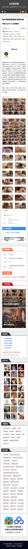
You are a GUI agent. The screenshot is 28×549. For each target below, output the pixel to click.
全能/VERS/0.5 (8, 466)
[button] (25, 11)
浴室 (19, 36)
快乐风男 (5, 431)
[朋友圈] (21, 11)
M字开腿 (6, 34)
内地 (3, 19)
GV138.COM (8, 343)
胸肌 (12, 39)
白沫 (6, 488)
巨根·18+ (6, 36)
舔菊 (6, 503)
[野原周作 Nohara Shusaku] (14, 409)
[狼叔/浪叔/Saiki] (7, 374)
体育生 (15, 463)
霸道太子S (18, 431)
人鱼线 (6, 463)
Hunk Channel (15, 454)
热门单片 (18, 19)
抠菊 (6, 479)
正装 (16, 36)
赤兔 (19, 428)
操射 (6, 482)
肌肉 (8, 39)
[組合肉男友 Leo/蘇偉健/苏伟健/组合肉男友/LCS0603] (14, 374)
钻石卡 (16, 277)
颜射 (13, 506)
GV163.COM (8, 338)
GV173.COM (8, 341)
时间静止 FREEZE (14, 440)
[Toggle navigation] (5, 12)
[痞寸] (14, 388)
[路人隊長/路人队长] (21, 402)
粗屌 (20, 491)
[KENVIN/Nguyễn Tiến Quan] (14, 367)
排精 (20, 479)
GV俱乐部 (14, 3)
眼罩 (13, 491)
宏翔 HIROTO (6, 428)
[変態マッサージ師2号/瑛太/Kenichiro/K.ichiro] (21, 381)
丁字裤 (6, 460)
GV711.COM (8, 345)
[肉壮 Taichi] (7, 409)
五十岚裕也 (6, 434)
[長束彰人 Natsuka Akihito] (14, 416)
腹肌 (16, 39)
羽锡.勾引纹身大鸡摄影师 (13, 232)
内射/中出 (19, 466)
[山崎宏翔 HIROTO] (7, 367)
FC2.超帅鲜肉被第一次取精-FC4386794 (19, 239)
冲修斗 (18, 437)
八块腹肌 (14, 428)
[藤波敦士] (21, 409)
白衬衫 (14, 488)
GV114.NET (7, 348)
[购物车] (23, 11)
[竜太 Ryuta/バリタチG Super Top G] (14, 381)
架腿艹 (11, 36)
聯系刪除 (20, 546)
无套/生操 (14, 482)
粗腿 (6, 494)
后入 (14, 34)
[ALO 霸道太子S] (21, 388)
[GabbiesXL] (14, 402)
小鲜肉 (18, 34)
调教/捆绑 (5, 440)
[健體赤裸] (7, 402)
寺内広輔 (18, 434)
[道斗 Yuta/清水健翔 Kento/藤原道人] (14, 395)
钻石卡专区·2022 (7, 301)
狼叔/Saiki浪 (6, 437)
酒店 (5, 41)
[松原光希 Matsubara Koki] (21, 374)
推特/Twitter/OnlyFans (11, 19)
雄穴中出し (6, 443)
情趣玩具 (17, 475)
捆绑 (13, 479)
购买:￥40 (7, 28)
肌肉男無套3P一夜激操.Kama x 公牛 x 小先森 (9, 239)
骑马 (8, 41)
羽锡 (23, 36)
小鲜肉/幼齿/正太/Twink (10, 472)
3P (5, 454)
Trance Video (17, 457)
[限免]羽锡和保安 (9, 324)
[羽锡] (6, 54)
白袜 (21, 488)
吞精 (13, 469)
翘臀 (5, 39)
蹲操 (24, 39)
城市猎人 (12, 431)
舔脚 (20, 500)
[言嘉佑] (7, 381)
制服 (8, 320)
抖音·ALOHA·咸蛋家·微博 (11, 297)
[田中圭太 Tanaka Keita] (21, 395)
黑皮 (13, 509)
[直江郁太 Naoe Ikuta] (21, 416)
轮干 (21, 503)
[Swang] (21, 367)
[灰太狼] (7, 416)
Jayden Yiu (17, 31)
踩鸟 (20, 39)
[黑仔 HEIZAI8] (7, 395)
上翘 (10, 34)
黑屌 (6, 509)
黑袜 (23, 434)
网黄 (22, 19)
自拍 (13, 500)
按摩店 (12, 434)
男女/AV (13, 437)
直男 (6, 491)
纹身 (13, 494)
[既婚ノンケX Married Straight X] (7, 388)
